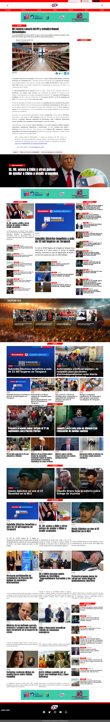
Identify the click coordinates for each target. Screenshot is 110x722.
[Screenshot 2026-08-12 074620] (79, 206)
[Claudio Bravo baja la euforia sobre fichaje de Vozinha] (10, 290)
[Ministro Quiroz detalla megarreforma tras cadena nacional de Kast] (79, 291)
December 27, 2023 (38, 147)
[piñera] (10, 265)
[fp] (79, 253)
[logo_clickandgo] (55, 7)
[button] (15, 152)
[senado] (10, 281)
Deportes (18, 310)
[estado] (10, 273)
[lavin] (79, 263)
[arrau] (79, 216)
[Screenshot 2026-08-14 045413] (22, 519)
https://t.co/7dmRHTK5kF (23, 143)
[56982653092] (66, 712)
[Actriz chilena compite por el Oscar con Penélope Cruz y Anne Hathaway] (79, 244)
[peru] (10, 256)
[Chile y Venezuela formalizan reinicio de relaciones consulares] (79, 225)
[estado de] (79, 282)
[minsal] (10, 248)
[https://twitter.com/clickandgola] (49, 712)
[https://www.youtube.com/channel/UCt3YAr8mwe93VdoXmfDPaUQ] (60, 712)
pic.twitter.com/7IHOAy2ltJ (39, 143)
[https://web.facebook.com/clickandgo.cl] (44, 712)
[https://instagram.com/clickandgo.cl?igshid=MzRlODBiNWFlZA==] (55, 712)
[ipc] (79, 272)
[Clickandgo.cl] (8, 6)
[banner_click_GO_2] (55, 198)
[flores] (79, 235)
